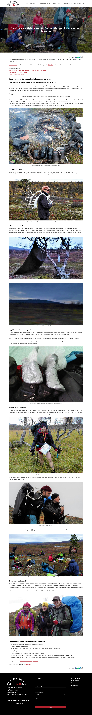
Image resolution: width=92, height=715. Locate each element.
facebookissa (28, 664)
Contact (79, 3)
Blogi (74, 3)
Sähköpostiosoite (39, 686)
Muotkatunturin (13, 65)
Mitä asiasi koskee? (39, 692)
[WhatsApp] (78, 57)
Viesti (36, 698)
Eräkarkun (50, 65)
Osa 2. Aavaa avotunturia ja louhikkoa (18, 72)
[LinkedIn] (80, 57)
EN (83, 3)
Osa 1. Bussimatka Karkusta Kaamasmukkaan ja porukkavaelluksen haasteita (27, 70)
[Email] (82, 57)
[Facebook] (76, 57)
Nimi (36, 681)
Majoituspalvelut (57, 3)
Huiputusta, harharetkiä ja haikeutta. (29, 661)
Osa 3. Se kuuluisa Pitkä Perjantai (17, 74)
